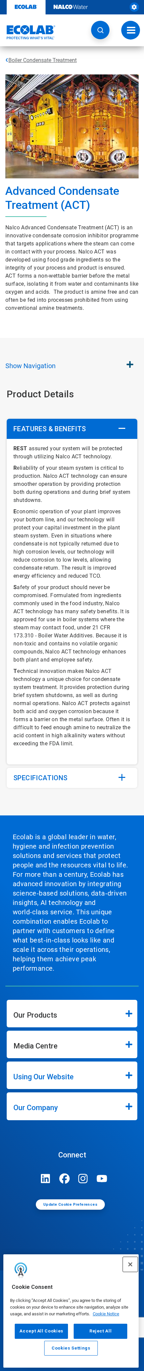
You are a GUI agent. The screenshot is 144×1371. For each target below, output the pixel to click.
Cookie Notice (106, 1313)
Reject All (100, 1330)
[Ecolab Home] (28, 32)
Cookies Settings (71, 1348)
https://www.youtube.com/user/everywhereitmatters (102, 1178)
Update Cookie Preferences (70, 1204)
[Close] (130, 1264)
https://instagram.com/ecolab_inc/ (83, 1178)
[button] (100, 30)
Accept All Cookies (41, 1330)
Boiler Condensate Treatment (42, 60)
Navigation (30, 366)
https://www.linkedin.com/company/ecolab (45, 1178)
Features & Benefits (49, 429)
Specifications (40, 778)
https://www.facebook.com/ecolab (64, 1178)
